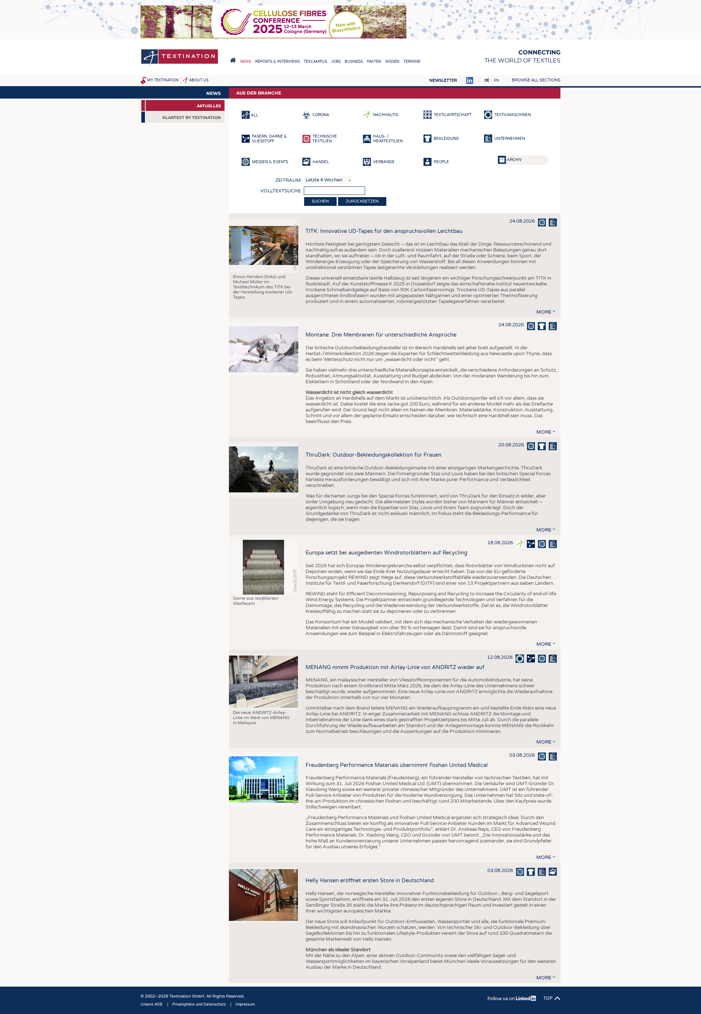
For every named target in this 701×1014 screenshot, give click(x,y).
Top (547, 998)
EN (496, 80)
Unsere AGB (151, 1004)
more (543, 312)
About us (198, 80)
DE (486, 80)
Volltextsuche (280, 191)
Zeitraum (288, 180)
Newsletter (443, 80)
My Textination (163, 80)
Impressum (245, 1004)
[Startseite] (180, 65)
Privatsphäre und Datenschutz (199, 1004)
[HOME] (233, 60)
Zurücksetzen (362, 201)
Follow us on (501, 999)
